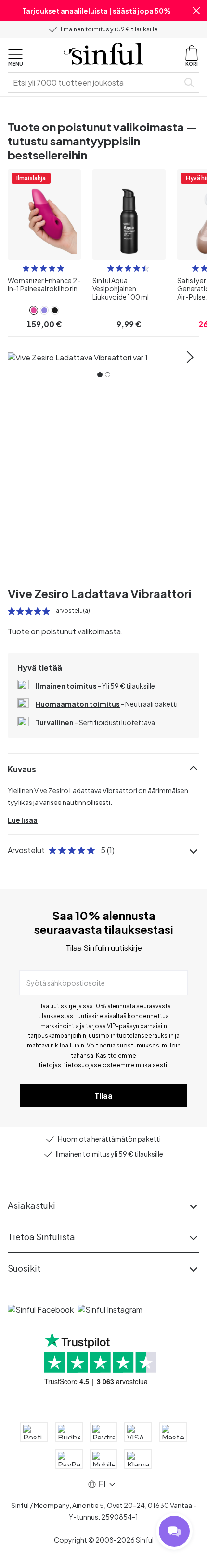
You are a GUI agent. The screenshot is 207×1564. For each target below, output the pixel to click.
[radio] (26, 268)
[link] (33, 310)
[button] (196, 10)
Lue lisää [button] (23, 820)
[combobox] (95, 82)
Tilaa (103, 1095)
